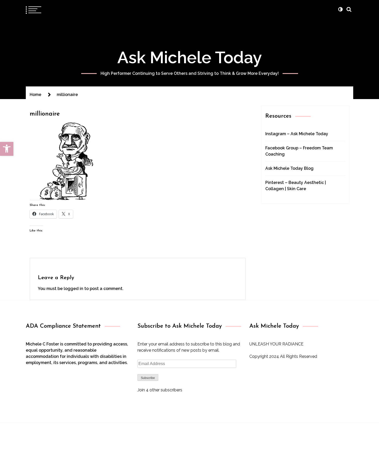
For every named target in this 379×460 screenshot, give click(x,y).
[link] (6, 149)
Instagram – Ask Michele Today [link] (296, 133)
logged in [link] (73, 288)
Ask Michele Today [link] (189, 57)
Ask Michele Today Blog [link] (289, 168)
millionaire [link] (45, 114)
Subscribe (148, 378)
